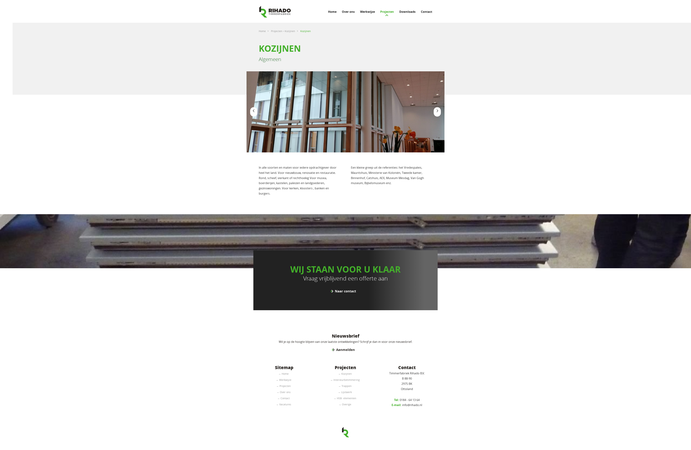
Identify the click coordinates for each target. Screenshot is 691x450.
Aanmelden (345, 349)
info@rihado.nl (407, 405)
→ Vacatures (283, 404)
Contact (426, 12)
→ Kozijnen (345, 373)
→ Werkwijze (283, 380)
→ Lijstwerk (345, 392)
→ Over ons (284, 392)
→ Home (283, 373)
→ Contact (283, 398)
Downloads (407, 12)
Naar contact (345, 291)
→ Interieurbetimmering (345, 380)
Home (332, 12)
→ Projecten (283, 386)
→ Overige (345, 404)
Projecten (387, 12)
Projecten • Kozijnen (283, 31)
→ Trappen (345, 386)
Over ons (348, 12)
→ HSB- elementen (345, 398)
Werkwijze (367, 12)
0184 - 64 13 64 (407, 400)
